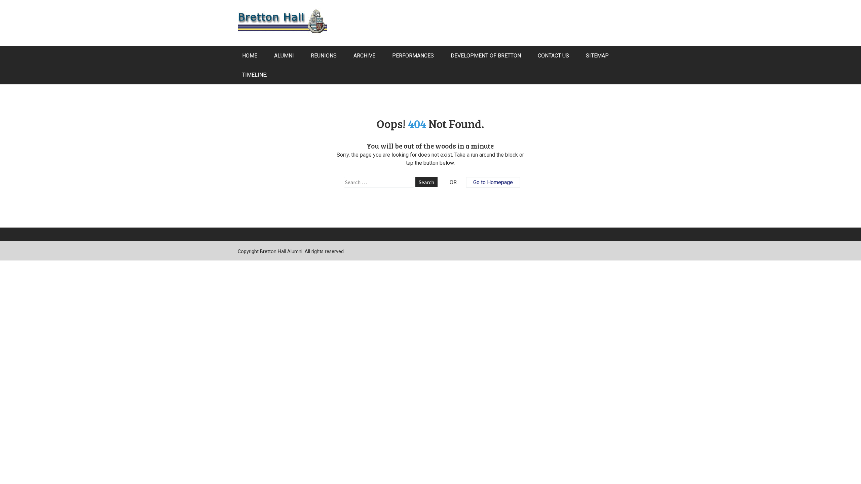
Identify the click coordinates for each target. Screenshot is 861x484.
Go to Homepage (493, 182)
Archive (364, 55)
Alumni (284, 55)
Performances (413, 55)
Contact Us (553, 55)
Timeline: (254, 75)
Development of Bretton (486, 55)
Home (249, 55)
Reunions (324, 55)
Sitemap (597, 55)
